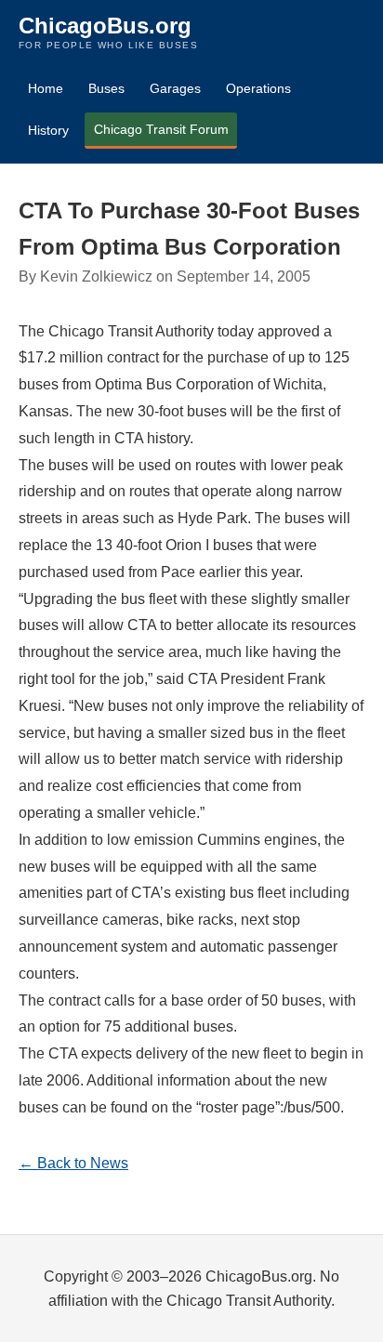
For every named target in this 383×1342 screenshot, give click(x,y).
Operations (258, 88)
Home (45, 88)
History (48, 130)
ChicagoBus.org (105, 25)
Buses (106, 88)
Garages (175, 88)
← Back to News (73, 1163)
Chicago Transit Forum (161, 129)
